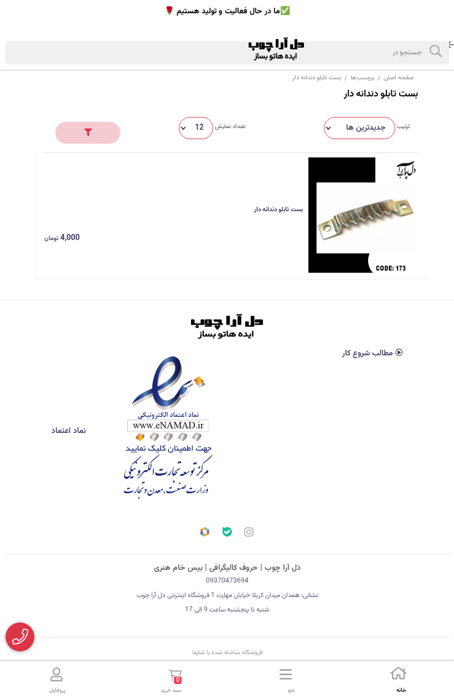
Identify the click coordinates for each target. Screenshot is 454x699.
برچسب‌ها (362, 78)
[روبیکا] (204, 533)
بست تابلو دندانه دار (278, 210)
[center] (435, 52)
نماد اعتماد (69, 431)
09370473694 (227, 581)
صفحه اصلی (399, 78)
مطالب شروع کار (368, 354)
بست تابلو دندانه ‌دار (316, 78)
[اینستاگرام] (249, 534)
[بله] (227, 533)
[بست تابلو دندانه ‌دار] (227, 326)
